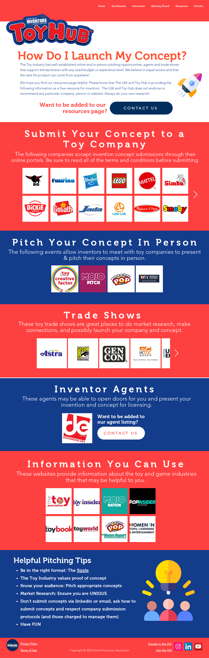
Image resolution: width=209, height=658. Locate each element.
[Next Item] (195, 195)
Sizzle (83, 570)
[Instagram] (178, 646)
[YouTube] (198, 646)
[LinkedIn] (188, 646)
